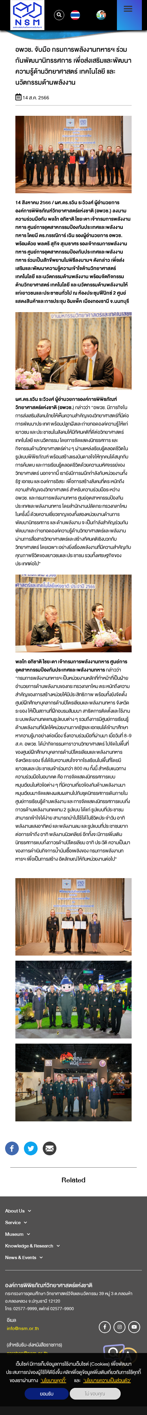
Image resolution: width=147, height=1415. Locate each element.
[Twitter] (31, 1148)
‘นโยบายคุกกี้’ (53, 1380)
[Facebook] (12, 1148)
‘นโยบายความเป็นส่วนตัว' (107, 1380)
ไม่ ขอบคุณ (95, 1394)
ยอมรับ (46, 1394)
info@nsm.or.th (23, 1328)
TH (74, 15)
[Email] (49, 1148)
